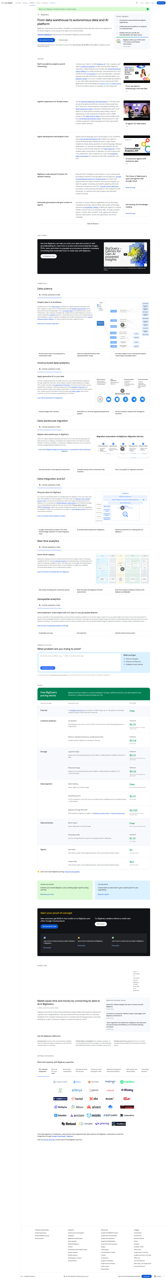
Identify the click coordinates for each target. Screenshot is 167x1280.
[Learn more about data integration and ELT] (51, 516)
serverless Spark (68, 311)
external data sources (79, 509)
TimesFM (52, 315)
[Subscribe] (146, 1276)
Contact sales (138, 1233)
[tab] (49, 295)
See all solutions (72, 1260)
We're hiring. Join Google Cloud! (142, 1263)
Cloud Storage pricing (117, 813)
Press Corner (137, 1249)
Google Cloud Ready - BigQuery (62, 1136)
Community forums (139, 1266)
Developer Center (139, 1247)
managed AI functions (78, 387)
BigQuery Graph (81, 79)
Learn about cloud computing (109, 1244)
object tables (76, 391)
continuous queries (60, 561)
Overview (18, 3)
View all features (92, 224)
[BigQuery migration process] (122, 448)
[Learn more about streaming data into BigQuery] (53, 572)
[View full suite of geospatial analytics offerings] (52, 626)
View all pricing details (72, 872)
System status (105, 1266)
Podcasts (136, 1244)
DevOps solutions (72, 1255)
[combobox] (159, 1276)
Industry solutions (73, 1252)
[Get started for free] (46, 40)
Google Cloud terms (29, 1276)
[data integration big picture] (122, 508)
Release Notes (105, 1269)
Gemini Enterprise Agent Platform (59, 675)
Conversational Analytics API (90, 139)
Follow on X (137, 1258)
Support (147, 3)
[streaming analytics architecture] (122, 569)
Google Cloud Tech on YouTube (142, 1255)
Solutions (25, 3)
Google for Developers (107, 1260)
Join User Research (139, 1260)
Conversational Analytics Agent (89, 119)
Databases (71, 1235)
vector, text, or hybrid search (110, 84)
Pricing (38, 3)
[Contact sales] (63, 40)
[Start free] (161, 3)
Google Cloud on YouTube (141, 1252)
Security (70, 1247)
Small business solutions (74, 1258)
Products (32, 3)
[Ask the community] (107, 1215)
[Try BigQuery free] (49, 256)
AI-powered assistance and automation (93, 102)
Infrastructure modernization (76, 1233)
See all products (39, 1238)
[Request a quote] (103, 894)
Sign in (153, 3)
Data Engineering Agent (84, 109)
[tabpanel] (93, 329)
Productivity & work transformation (77, 1249)
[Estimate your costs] (47, 894)
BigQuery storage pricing (101, 813)
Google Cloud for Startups (108, 1263)
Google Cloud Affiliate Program (109, 1233)
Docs (142, 3)
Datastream (46, 507)
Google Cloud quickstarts (108, 1238)
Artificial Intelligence (73, 1244)
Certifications (104, 1258)
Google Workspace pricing (42, 1235)
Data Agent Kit (109, 149)
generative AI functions (62, 385)
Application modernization (75, 1238)
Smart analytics (72, 1241)
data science (56, 307)
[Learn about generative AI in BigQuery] (50, 398)
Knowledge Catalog (91, 207)
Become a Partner (139, 1238)
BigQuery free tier (76, 710)
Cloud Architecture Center (108, 1252)
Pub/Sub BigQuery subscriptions (66, 503)
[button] (113, 1162)
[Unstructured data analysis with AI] (122, 390)
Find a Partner (138, 1235)
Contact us (52, 3)
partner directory (49, 1140)
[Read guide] (47, 948)
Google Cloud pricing (40, 1233)
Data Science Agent (93, 116)
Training (103, 1255)
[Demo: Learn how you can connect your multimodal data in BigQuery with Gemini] (125, 254)
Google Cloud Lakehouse (109, 186)
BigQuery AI (101, 64)
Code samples (105, 1249)
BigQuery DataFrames (79, 309)
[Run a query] (101, 924)
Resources (45, 3)
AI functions (91, 74)
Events (136, 1241)
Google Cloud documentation (109, 1235)
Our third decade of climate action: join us (77, 1276)
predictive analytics (88, 67)
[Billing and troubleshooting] (87, 1215)
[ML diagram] (122, 324)
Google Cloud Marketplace (108, 1241)
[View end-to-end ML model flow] (47, 324)
